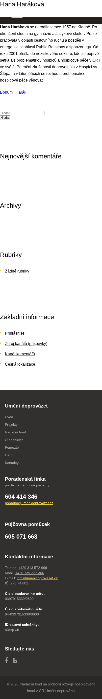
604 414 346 (21, 496)
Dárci (9, 455)
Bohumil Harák (13, 92)
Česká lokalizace (20, 364)
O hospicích (14, 440)
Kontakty (12, 463)
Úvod (9, 417)
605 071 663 (21, 536)
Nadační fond (15, 432)
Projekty (11, 424)
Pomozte (12, 447)
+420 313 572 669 (32, 568)
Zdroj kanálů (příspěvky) (26, 343)
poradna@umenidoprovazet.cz (29, 503)
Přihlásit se (15, 333)
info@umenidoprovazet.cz (37, 578)
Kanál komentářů (20, 354)
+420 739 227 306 (29, 573)
